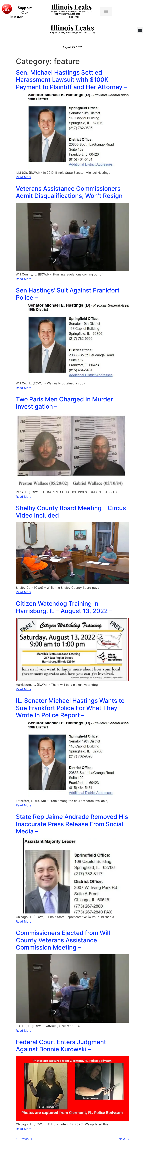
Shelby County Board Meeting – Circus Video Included (71, 511)
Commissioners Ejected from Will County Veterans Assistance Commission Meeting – (63, 940)
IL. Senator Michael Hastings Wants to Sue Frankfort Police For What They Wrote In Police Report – (70, 708)
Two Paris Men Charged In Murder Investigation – (64, 403)
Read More (23, 177)
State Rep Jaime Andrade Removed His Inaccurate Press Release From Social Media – (72, 824)
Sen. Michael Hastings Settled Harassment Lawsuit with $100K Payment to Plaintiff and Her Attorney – (71, 80)
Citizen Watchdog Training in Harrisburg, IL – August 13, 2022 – (64, 607)
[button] (140, 30)
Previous (24, 1139)
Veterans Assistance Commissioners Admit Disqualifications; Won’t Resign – (71, 192)
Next (124, 1139)
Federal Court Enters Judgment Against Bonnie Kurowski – (61, 1045)
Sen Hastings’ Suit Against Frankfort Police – (68, 294)
